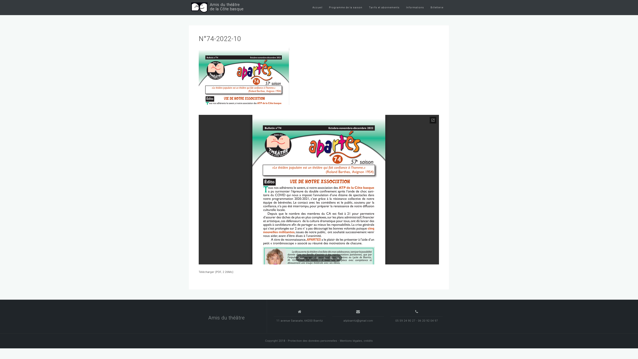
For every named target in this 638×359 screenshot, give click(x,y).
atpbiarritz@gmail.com (358, 320)
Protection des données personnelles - (314, 340)
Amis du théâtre (226, 318)
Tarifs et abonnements (384, 7)
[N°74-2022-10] (244, 76)
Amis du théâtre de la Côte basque (226, 6)
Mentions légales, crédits (356, 340)
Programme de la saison (345, 7)
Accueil (317, 7)
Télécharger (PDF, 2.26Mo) (216, 272)
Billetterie (437, 7)
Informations (415, 7)
